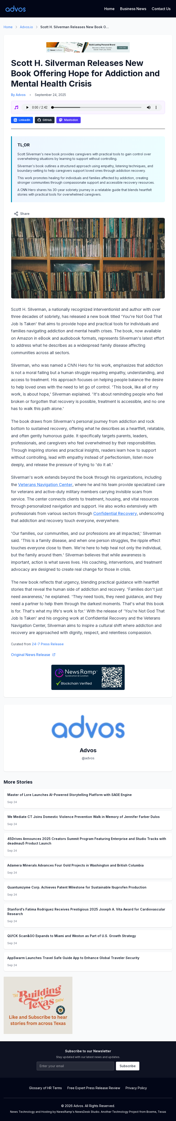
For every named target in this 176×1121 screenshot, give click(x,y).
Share (25, 214)
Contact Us (161, 8)
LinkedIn (24, 120)
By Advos (18, 95)
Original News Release (30, 654)
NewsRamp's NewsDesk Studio (78, 1111)
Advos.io (26, 27)
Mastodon (71, 120)
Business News (133, 8)
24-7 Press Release (48, 644)
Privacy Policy (136, 1088)
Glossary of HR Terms (45, 1088)
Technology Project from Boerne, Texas (139, 1111)
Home (109, 8)
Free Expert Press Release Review (93, 1088)
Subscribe (128, 1066)
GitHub (47, 120)
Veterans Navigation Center (45, 484)
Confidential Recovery (115, 513)
